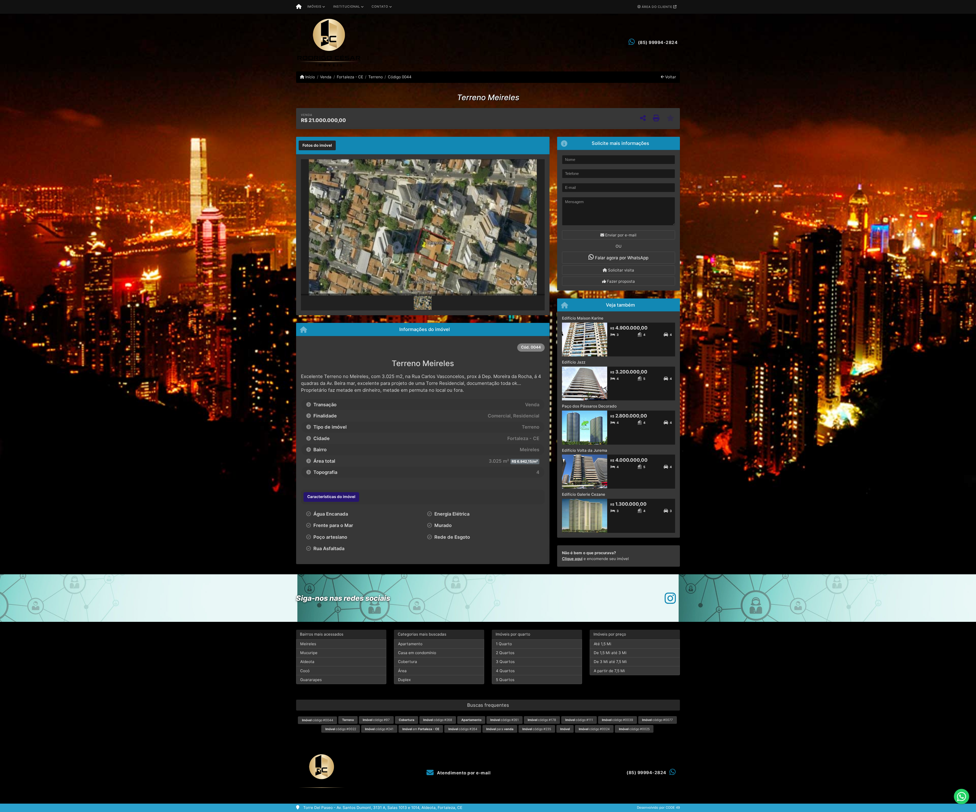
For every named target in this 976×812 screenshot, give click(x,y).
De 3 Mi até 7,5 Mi (610, 661)
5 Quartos (505, 679)
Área (402, 670)
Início (309, 76)
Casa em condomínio (417, 652)
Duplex (404, 679)
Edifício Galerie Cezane (583, 494)
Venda (325, 76)
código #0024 (594, 729)
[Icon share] (670, 598)
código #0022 (340, 729)
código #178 (542, 720)
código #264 (462, 729)
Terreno (375, 76)
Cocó (305, 670)
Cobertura (407, 661)
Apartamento (410, 643)
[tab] (317, 145)
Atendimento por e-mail (463, 772)
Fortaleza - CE (350, 76)
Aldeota (307, 661)
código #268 (437, 720)
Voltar (670, 76)
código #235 (536, 729)
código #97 (376, 720)
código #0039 (617, 720)
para (499, 729)
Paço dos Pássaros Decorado (589, 406)
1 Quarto (504, 643)
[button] (319, 227)
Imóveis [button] (314, 6)
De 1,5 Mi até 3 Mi (610, 652)
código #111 (579, 720)
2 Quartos (505, 652)
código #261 (504, 720)
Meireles (308, 643)
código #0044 (317, 720)
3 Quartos (505, 661)
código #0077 (657, 720)
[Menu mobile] (298, 6)
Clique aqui (572, 558)
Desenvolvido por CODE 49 (658, 807)
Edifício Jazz (573, 362)
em (420, 729)
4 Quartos (505, 670)
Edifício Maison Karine (582, 318)
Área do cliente (657, 7)
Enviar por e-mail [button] (620, 235)
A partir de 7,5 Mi (609, 670)
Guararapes (311, 679)
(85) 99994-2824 (658, 42)
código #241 (379, 729)
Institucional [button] (346, 6)
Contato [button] (380, 6)
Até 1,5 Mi (602, 643)
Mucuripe (308, 652)
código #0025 (634, 729)
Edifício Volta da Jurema (584, 450)
